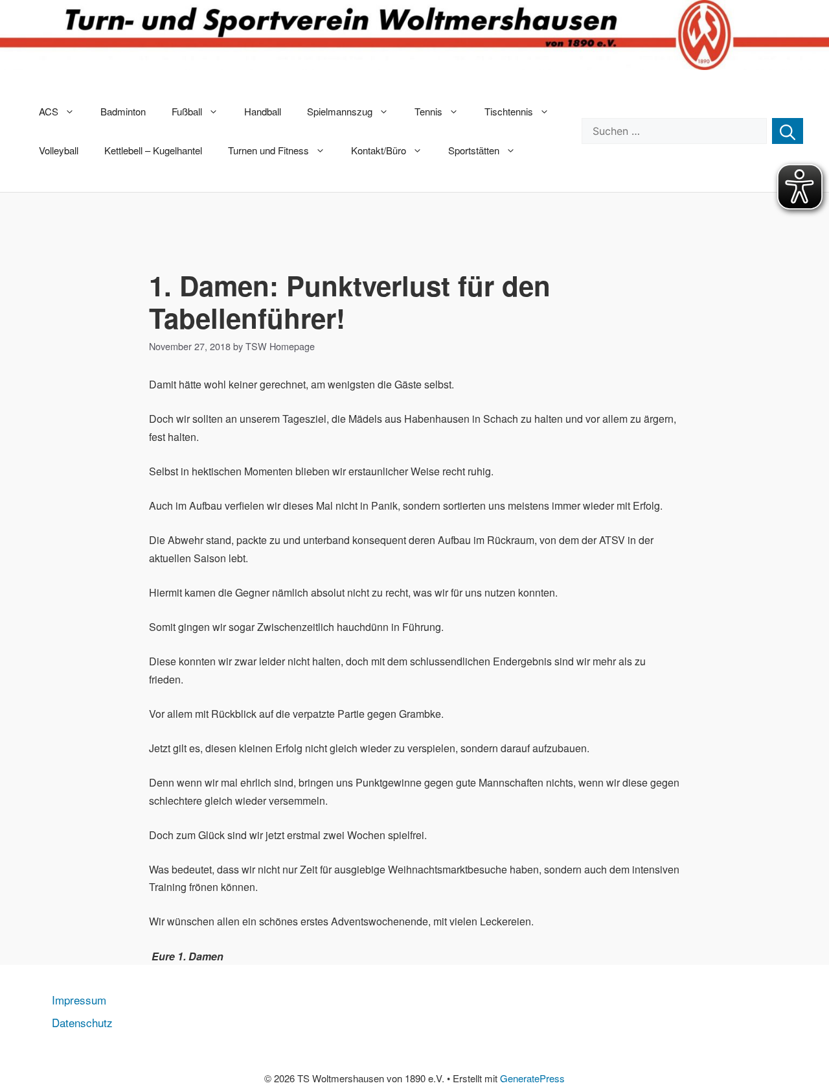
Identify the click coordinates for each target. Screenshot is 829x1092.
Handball (262, 111)
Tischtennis (508, 111)
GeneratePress (532, 1078)
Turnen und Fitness (268, 150)
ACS (48, 111)
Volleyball (58, 150)
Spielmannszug (339, 111)
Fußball (187, 111)
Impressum (79, 999)
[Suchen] (787, 131)
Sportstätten (473, 150)
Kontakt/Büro (378, 150)
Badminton (123, 111)
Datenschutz (82, 1022)
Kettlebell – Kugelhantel (153, 150)
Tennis (428, 111)
